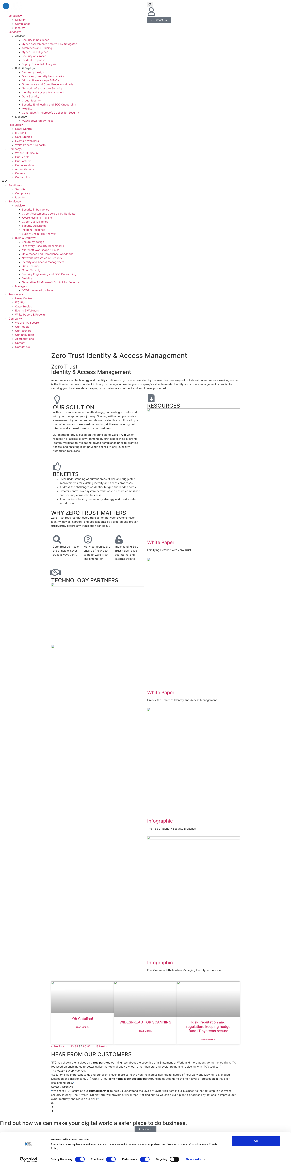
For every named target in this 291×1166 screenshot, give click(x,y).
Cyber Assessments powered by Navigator (49, 44)
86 (84, 1046)
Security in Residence (35, 40)
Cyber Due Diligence (35, 52)
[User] (151, 11)
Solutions (14, 15)
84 (76, 1046)
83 (72, 1046)
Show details (193, 1159)
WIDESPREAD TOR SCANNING (145, 1022)
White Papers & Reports (30, 145)
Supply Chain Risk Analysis (39, 64)
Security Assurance (34, 56)
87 (88, 1046)
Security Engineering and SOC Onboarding (49, 104)
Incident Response (33, 60)
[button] (73, 181)
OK (256, 1140)
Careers (20, 173)
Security (20, 19)
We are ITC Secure (27, 153)
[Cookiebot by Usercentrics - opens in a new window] (28, 1159)
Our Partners (23, 161)
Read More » (83, 1027)
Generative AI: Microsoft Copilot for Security (50, 112)
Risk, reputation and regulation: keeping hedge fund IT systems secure (208, 1026)
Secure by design (33, 72)
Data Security (30, 96)
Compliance (22, 23)
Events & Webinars (27, 141)
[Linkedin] (160, 11)
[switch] (111, 1159)
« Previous (57, 1046)
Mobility (27, 108)
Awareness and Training (37, 48)
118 (96, 1046)
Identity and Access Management (43, 92)
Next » (103, 1046)
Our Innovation (24, 165)
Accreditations (24, 169)
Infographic (160, 821)
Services (13, 31)
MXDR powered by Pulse (37, 120)
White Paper (160, 542)
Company (14, 149)
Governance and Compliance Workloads (47, 84)
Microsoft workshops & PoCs (40, 80)
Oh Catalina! (82, 1019)
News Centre (23, 128)
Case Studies (23, 136)
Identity (20, 27)
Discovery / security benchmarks (43, 76)
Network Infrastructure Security (42, 88)
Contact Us (22, 177)
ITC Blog (20, 132)
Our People (22, 157)
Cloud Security (31, 100)
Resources (15, 124)
